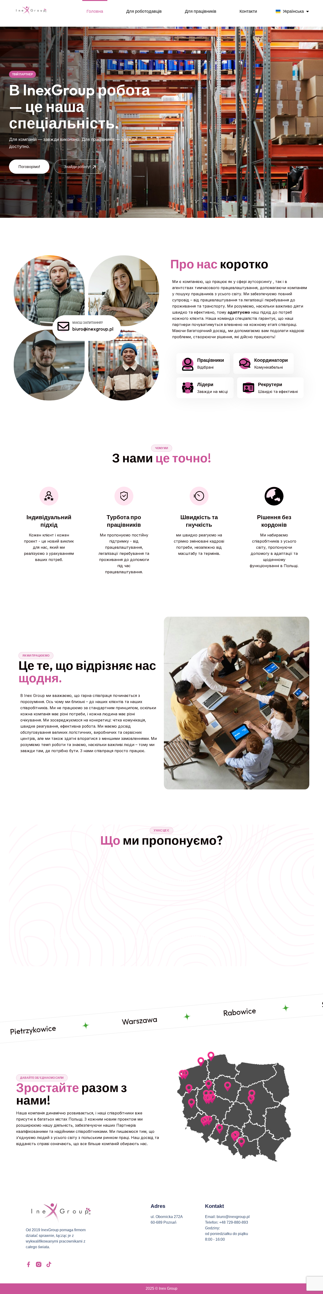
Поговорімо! (29, 159)
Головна (95, 11)
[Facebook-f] (28, 1264)
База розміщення (161, 881)
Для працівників (200, 11)
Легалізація (61, 881)
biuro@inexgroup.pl (92, 329)
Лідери (205, 384)
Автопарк (261, 881)
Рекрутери (270, 384)
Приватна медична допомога (161, 936)
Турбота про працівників (124, 521)
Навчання (261, 936)
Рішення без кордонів (274, 521)
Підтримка (61, 936)
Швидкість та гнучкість (199, 521)
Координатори (271, 360)
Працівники (210, 360)
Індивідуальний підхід (48, 521)
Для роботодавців (144, 11)
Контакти (248, 11)
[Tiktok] (49, 1264)
